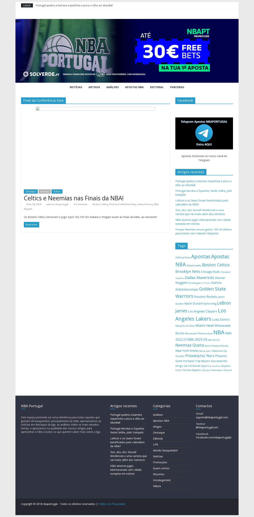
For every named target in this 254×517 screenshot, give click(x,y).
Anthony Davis (182, 257)
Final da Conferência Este (122, 204)
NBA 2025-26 (214, 340)
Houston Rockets (205, 297)
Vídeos (57, 191)
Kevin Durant (193, 303)
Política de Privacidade (111, 504)
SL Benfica (215, 366)
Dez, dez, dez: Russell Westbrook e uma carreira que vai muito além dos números (128, 456)
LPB (155, 444)
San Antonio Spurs (196, 366)
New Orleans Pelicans (216, 345)
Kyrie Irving (210, 303)
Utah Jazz (206, 370)
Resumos (158, 474)
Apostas (200, 256)
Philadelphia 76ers (199, 355)
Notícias (76, 87)
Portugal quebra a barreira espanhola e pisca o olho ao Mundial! (74, 5)
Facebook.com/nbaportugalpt (214, 437)
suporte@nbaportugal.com (212, 417)
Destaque (31, 191)
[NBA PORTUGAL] (127, 21)
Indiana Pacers (144, 204)
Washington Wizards (221, 370)
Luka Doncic (221, 319)
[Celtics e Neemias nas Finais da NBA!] (95, 109)
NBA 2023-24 (197, 339)
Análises (112, 87)
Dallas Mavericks (199, 277)
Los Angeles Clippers (202, 311)
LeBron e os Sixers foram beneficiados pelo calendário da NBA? (127, 442)
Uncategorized (162, 480)
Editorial (157, 87)
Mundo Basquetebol (165, 450)
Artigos (94, 87)
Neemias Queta (189, 345)
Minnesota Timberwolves (199, 333)
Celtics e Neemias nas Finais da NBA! (74, 198)
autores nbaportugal (57, 204)
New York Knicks (187, 351)
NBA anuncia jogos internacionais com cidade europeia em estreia (126, 469)
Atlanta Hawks (194, 265)
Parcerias (177, 87)
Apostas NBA (134, 87)
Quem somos (161, 468)
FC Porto (205, 283)
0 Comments (80, 204)
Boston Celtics (100, 204)
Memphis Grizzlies (185, 325)
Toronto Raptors (191, 370)
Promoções (160, 462)
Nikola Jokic (205, 351)
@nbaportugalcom (207, 427)
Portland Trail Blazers (196, 361)
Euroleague (194, 283)
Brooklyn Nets (187, 271)
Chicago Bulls (210, 272)
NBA (218, 332)
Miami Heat (204, 325)
